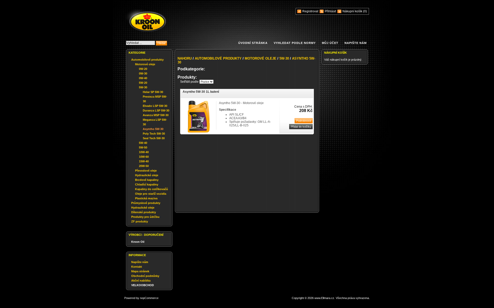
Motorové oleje (145, 64)
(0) (365, 11)
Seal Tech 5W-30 (154, 138)
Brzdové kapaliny (146, 179)
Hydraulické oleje (146, 175)
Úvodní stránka (253, 42)
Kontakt (136, 266)
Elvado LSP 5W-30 (155, 105)
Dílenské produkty (143, 212)
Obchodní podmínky (145, 275)
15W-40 (144, 161)
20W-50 (144, 165)
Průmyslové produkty (145, 202)
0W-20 (143, 68)
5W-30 (143, 87)
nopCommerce (149, 298)
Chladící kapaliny (146, 184)
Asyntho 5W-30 (153, 128)
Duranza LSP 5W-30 (156, 110)
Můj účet (330, 42)
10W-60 (144, 156)
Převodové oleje (146, 170)
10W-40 (144, 152)
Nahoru (185, 58)
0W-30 (143, 73)
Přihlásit (330, 11)
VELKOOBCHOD (142, 285)
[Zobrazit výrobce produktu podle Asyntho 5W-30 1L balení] (199, 131)
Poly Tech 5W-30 (154, 133)
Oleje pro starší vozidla (150, 193)
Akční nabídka (141, 280)
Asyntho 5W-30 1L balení (201, 92)
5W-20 (143, 82)
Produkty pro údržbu (145, 216)
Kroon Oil (137, 241)
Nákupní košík (352, 11)
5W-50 (143, 147)
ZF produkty (139, 221)
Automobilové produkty (147, 59)
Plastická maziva (146, 198)
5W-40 (143, 142)
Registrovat (310, 11)
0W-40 (143, 78)
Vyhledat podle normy (295, 42)
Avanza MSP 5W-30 (156, 115)
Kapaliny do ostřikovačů (151, 189)
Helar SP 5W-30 (153, 92)
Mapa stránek (140, 271)
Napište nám (356, 42)
